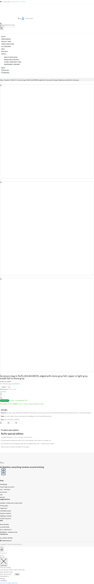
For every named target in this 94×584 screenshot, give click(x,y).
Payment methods (5, 513)
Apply (17, 574)
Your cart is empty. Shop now (8, 583)
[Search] (1, 28)
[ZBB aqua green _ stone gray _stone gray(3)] (47, 275)
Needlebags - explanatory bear (9, 532)
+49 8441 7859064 (20, 1)
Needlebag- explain (12, 64)
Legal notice (3, 508)
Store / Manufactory (6, 529)
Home (1, 80)
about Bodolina (11, 57)
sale (1, 495)
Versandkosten (15, 384)
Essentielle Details (11, 59)
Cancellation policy (5, 511)
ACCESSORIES (6, 46)
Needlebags (6, 39)
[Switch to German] (5, 73)
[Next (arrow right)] (2, 555)
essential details (4, 527)
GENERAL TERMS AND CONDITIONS (11, 503)
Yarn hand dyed (7, 44)
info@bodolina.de (6, 540)
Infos (3, 54)
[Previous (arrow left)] (0, 555)
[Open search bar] (1, 24)
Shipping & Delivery (5, 516)
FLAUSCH (13, 80)
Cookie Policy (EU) (5, 518)
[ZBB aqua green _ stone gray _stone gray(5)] (47, 371)
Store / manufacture (12, 62)
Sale (3, 49)
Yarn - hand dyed (5, 489)
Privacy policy (4, 506)
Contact (12, 1)
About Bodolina (4, 524)
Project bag (6, 41)
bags (3, 68)
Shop (3, 36)
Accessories (3, 492)
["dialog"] (47, 570)
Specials (4, 51)
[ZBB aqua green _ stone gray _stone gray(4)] (47, 178)
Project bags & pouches (7, 487)
